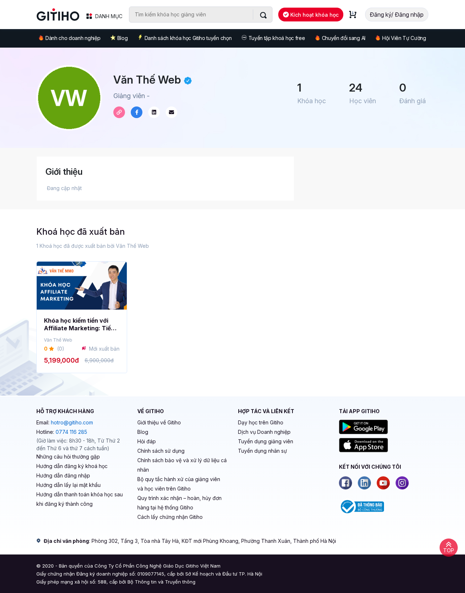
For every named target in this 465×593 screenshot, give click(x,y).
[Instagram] (402, 482)
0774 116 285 (71, 432)
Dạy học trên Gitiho (260, 422)
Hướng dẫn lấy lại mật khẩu (68, 485)
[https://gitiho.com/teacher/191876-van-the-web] (119, 112)
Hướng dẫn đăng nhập (63, 475)
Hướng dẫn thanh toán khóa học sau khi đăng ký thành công (79, 499)
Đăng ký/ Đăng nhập (397, 14)
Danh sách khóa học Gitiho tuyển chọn (188, 38)
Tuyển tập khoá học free (276, 38)
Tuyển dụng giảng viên (265, 441)
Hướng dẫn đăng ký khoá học (72, 466)
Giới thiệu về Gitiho (159, 422)
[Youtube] (383, 482)
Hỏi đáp (146, 441)
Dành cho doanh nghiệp (72, 38)
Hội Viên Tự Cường (404, 38)
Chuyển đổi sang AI (343, 38)
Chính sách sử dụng (161, 451)
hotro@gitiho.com (72, 422)
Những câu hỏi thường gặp (68, 456)
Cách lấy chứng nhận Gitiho (170, 517)
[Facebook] (345, 482)
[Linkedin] (364, 482)
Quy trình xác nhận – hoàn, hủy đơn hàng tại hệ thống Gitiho (179, 503)
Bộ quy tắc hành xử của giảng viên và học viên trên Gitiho (178, 484)
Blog (122, 38)
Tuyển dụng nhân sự (262, 451)
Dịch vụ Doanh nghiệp (264, 432)
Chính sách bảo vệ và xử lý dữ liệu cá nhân (182, 465)
